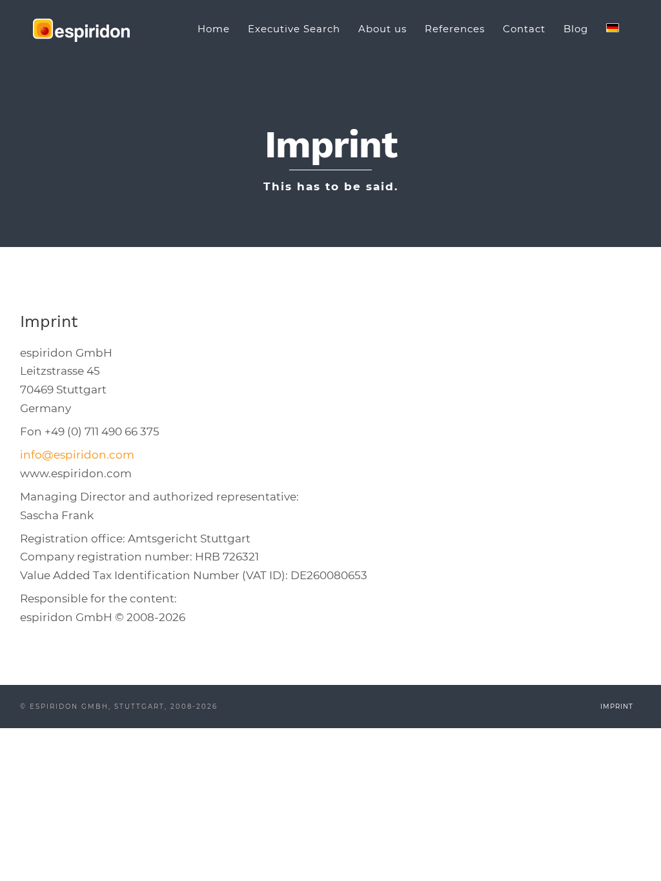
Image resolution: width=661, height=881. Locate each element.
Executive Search (294, 29)
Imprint (616, 706)
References (455, 29)
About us (382, 29)
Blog (576, 29)
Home (214, 29)
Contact (524, 29)
